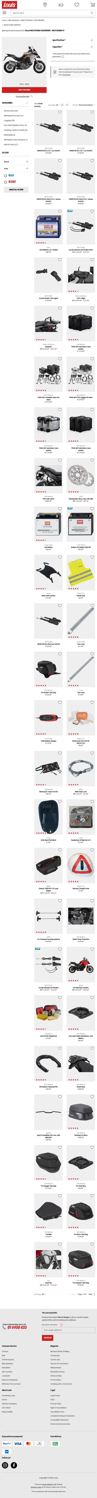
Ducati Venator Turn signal (48, 298)
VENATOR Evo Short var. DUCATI (48, 644)
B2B (3, 1355)
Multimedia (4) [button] (9, 135)
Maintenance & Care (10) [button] (13, 116)
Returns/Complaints (10, 1380)
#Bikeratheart (55, 1368)
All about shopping (9, 1404)
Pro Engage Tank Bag (48, 1186)
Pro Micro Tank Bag (81, 1234)
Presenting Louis (8, 1396)
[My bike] (60, 5)
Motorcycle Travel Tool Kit (48, 792)
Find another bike (22, 96)
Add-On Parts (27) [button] (11, 145)
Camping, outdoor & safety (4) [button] (16, 130)
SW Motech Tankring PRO (48, 1087)
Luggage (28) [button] (9, 120)
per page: (52, 105)
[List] (66, 104)
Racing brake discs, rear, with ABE (81, 499)
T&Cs (52, 1400)
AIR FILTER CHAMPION (48, 1036)
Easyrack (48, 347)
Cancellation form (57, 1412)
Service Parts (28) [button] (11, 111)
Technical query (8, 1360)
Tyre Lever (81, 644)
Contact (5, 1351)
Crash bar (48, 1283)
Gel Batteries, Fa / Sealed (49, 250)
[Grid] (62, 104)
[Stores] (45, 5)
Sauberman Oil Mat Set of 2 (81, 840)
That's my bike (24, 90)
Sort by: (75, 105)
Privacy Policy (55, 1404)
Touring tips (55, 1355)
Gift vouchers (7, 1372)
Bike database (7, 1364)
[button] (92, 13)
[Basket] (92, 5)
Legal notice (55, 1396)
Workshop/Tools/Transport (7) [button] (16, 140)
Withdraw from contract (11, 1384)
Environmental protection (60, 1424)
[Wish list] (76, 5)
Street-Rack (81, 1087)
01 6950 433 (17, 1327)
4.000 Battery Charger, (48, 741)
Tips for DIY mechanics (59, 1364)
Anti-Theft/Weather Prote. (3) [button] (15, 125)
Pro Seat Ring (81, 1186)
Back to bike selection (12, 25)
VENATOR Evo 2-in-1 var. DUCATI (48, 151)
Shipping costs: (36, 1487)
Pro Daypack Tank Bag (81, 1283)
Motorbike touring (57, 1372)
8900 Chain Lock (81, 792)
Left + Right (81, 298)
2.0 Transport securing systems (48, 939)
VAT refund (6, 1408)
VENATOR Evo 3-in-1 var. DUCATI (80, 151)
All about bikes (56, 1376)
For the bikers (55, 1380)
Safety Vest (81, 596)
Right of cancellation (58, 1408)
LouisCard (6, 1376)
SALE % (12, 182)
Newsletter (6, 1368)
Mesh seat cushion (48, 596)
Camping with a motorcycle (61, 1384)
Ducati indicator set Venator (48, 988)
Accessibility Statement (59, 1420)
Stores (4, 1400)
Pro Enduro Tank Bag (48, 692)
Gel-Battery (49, 547)
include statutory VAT (49, 1484)
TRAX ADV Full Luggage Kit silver (81, 397)
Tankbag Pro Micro (81, 1135)
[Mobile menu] (4, 13)
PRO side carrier (48, 499)
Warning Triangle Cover (81, 888)
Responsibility (7, 1412)
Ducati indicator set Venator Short (81, 250)
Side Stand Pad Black (48, 840)
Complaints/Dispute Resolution (62, 1416)
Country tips (55, 1360)
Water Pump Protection (81, 939)
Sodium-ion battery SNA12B (81, 547)
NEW (11, 175)
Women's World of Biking (59, 1351)
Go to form (66, 75)
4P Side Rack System (81, 988)
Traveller (48, 1234)
